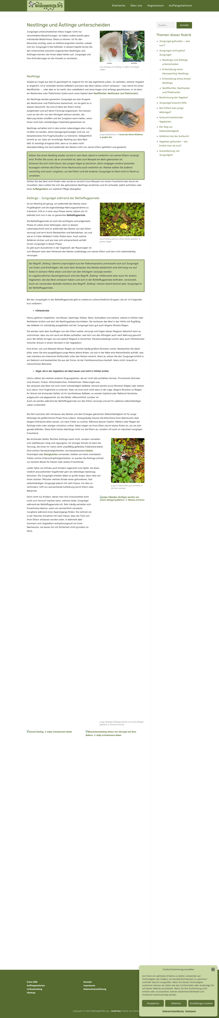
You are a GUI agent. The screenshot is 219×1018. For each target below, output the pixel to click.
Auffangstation (40, 189)
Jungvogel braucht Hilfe (173, 102)
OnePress (116, 1011)
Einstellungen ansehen (201, 1003)
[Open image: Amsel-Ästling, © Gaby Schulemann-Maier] (56, 841)
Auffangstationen (180, 5)
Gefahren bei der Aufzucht (174, 136)
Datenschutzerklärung (173, 1011)
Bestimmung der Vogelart (173, 97)
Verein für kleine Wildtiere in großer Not (121, 135)
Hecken (89, 450)
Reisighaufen (51, 454)
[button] (213, 969)
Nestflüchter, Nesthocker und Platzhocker (115, 93)
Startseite (118, 5)
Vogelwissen (155, 5)
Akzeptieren (153, 1003)
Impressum (190, 1011)
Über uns (136, 5)
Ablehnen (176, 1003)
